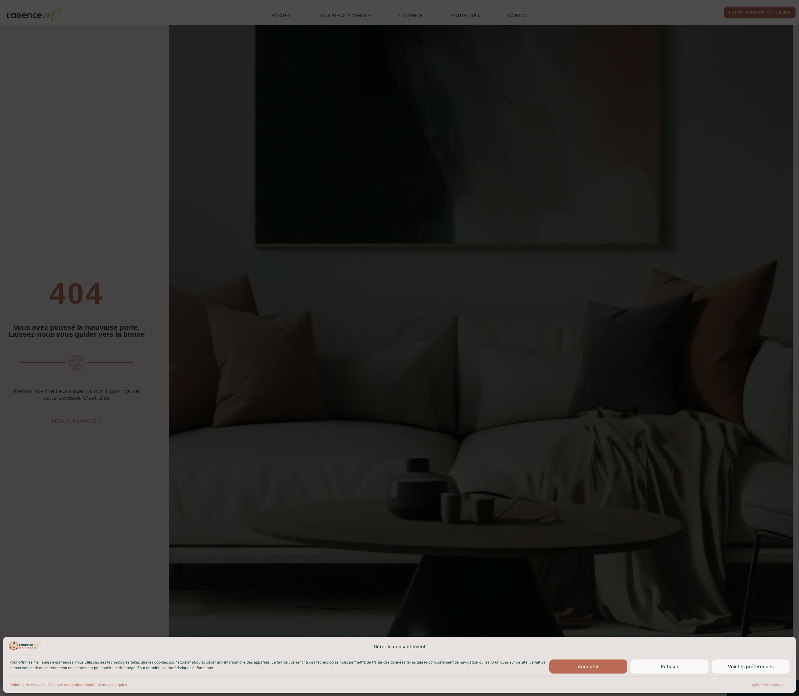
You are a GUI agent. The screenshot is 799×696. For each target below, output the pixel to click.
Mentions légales (112, 685)
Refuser (670, 666)
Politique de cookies (27, 685)
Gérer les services (767, 685)
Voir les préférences (751, 666)
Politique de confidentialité (71, 685)
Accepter (588, 666)
